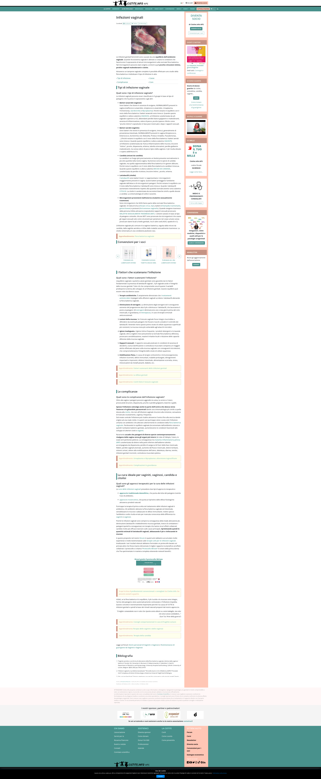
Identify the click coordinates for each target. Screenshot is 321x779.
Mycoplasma (147, 111)
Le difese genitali (140, 375)
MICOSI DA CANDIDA (162, 169)
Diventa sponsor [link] (144, 732)
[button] (182, 3)
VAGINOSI (145, 116)
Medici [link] (179, 9)
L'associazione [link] (119, 732)
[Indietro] (117, 256)
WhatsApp (143, 23)
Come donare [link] (143, 736)
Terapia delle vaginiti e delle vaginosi (148, 629)
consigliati (160, 591)
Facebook (127, 23)
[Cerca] (217, 9)
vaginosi (127, 517)
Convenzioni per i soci (196, 33)
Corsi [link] (189, 736)
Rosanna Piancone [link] (121, 740)
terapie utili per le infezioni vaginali (161, 541)
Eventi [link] (185, 9)
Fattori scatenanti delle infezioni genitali (150, 368)
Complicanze (122, 82)
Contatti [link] (117, 748)
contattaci (187, 721)
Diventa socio (196, 29)
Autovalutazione (203, 9)
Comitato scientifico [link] (122, 752)
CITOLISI (123, 191)
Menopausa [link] (139, 9)
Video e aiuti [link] (158, 9)
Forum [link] (192, 9)
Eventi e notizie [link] (120, 744)
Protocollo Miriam (150, 548)
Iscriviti (196, 264)
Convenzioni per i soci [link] (194, 749)
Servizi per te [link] (119, 736)
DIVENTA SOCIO (196, 17)
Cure (151, 82)
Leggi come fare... (196, 172)
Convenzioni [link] (169, 9)
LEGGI (196, 98)
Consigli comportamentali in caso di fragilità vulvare (155, 622)
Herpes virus (145, 206)
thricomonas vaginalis (149, 208)
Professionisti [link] (143, 744)
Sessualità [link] (148, 9)
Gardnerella (135, 111)
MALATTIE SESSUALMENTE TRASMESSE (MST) (137, 214)
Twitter (135, 23)
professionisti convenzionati (142, 591)
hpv (152, 206)
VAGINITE (168, 141)
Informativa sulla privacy (220, 773)
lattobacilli (125, 178)
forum (142, 538)
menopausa (146, 312)
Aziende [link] (141, 748)
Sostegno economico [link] (195, 755)
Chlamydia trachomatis (170, 206)
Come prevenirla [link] (168, 740)
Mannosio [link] (115, 9)
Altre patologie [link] (127, 9)
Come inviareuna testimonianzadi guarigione (196, 105)
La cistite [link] (107, 9)
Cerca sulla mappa (196, 203)
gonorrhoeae (125, 208)
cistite (127, 412)
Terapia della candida (142, 635)
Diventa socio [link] (192, 744)
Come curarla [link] (167, 736)
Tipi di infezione (123, 78)
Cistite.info (171, 591)
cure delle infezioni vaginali (129, 489)
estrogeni (140, 310)
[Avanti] (179, 256)
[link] (201, 3)
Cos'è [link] (164, 732)
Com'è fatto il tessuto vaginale (146, 382)
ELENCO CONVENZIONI (196, 243)
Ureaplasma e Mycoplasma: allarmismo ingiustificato (155, 458)
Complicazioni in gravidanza (145, 465)
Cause (151, 78)
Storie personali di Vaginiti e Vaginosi (144, 645)
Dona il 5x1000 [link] (143, 740)
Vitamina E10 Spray (168, 260)
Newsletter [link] (191, 740)
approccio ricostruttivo (129, 500)
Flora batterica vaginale (144, 236)
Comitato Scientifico (163, 694)
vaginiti (140, 430)
